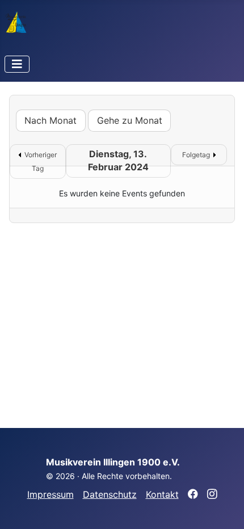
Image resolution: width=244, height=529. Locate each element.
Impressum (50, 494)
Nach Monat (50, 120)
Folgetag (196, 154)
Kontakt (162, 494)
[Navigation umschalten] (17, 64)
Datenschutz (110, 494)
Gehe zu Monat (129, 120)
